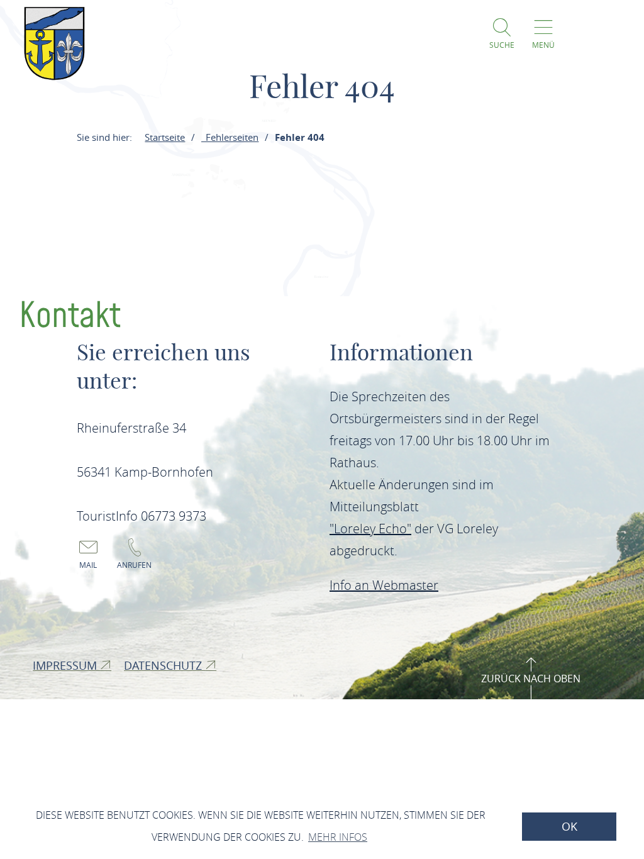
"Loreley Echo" (370, 528)
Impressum (66, 665)
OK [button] (569, 826)
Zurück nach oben (530, 678)
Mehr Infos (337, 837)
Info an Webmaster (384, 585)
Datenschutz (164, 665)
